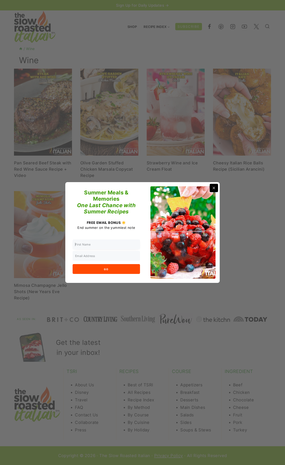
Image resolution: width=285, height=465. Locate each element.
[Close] (214, 188)
